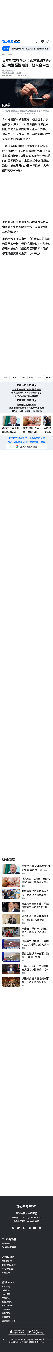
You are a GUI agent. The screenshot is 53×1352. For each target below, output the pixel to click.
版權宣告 (6, 1272)
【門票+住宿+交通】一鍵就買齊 (26, 410)
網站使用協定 (8, 1268)
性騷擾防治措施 (8, 1265)
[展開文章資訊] (48, 72)
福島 (39, 377)
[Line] (18, 1228)
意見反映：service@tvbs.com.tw (26, 1217)
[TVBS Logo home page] (11, 41)
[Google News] (40, 1228)
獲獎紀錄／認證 (8, 1320)
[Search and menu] (48, 41)
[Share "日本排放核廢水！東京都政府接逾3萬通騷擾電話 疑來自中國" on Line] (42, 41)
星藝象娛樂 (7, 1301)
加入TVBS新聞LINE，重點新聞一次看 (26, 441)
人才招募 (6, 1294)
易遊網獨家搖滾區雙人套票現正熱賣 (26, 407)
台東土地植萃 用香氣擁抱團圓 (26, 389)
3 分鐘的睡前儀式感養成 (26, 395)
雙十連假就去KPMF (26, 404)
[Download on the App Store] (17, 1332)
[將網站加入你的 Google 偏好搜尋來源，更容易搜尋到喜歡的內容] (26, 446)
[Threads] (23, 1228)
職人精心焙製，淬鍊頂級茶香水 (26, 392)
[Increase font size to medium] (37, 41)
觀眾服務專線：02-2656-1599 (26, 1220)
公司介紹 (6, 1286)
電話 (6, 377)
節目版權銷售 (8, 1305)
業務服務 (6, 1313)
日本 (14, 377)
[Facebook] (13, 1228)
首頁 (3, 54)
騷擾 (23, 377)
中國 (31, 377)
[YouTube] (34, 1228)
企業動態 (6, 1290)
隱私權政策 (7, 1261)
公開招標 (6, 1309)
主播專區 (6, 1298)
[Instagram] (29, 1228)
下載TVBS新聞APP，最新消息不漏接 (26, 438)
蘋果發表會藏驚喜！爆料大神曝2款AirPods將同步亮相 (30, 48)
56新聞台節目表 (9, 1247)
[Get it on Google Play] (36, 1332)
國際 (10, 54)
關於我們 (6, 1243)
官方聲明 (6, 1317)
